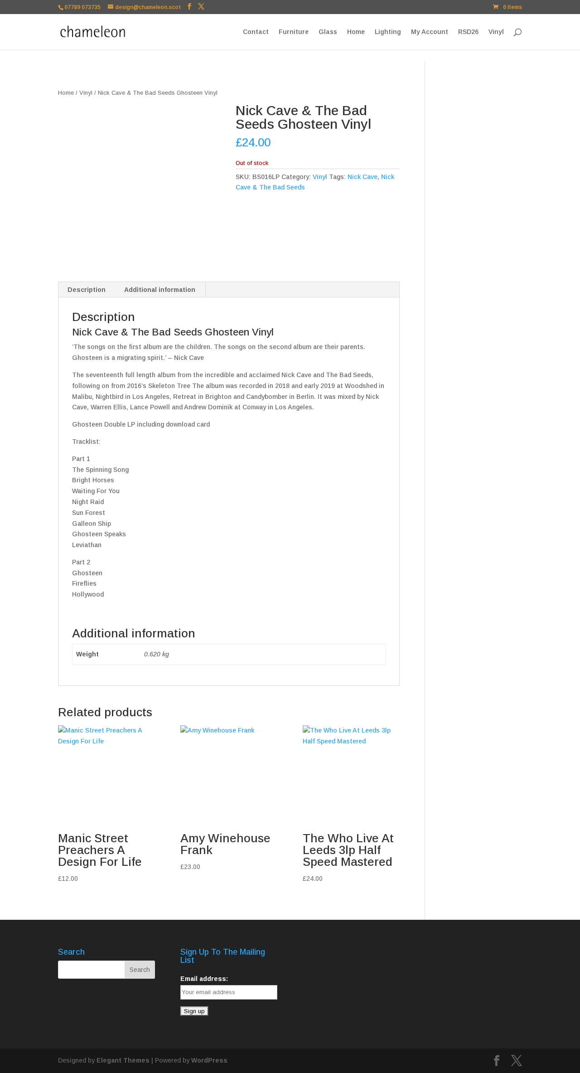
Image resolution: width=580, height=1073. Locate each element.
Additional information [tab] (159, 289)
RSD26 (468, 32)
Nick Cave (362, 176)
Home (356, 32)
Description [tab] (87, 289)
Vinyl (496, 32)
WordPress (209, 1060)
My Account (429, 32)
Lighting (388, 32)
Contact (256, 32)
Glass (328, 32)
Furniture (294, 32)
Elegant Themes (123, 1060)
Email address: (204, 978)
